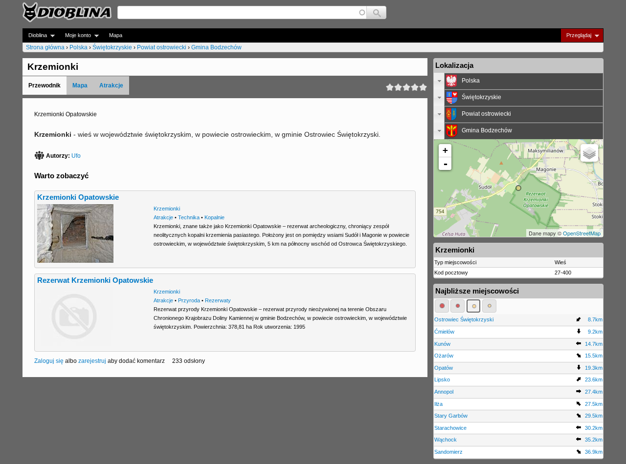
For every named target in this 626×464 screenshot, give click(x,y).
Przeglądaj (575, 35)
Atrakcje (111, 85)
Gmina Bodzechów (216, 47)
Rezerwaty (218, 300)
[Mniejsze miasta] (457, 305)
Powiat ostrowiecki (161, 47)
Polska (78, 47)
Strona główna (45, 47)
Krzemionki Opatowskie (78, 197)
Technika (189, 217)
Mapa (115, 35)
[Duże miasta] (442, 305)
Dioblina (34, 35)
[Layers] (589, 153)
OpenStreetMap (582, 233)
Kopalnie (214, 217)
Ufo (76, 155)
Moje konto (75, 35)
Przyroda (189, 300)
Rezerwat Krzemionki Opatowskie (95, 280)
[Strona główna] (67, 12)
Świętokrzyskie (112, 47)
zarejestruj (92, 361)
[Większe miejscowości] (474, 305)
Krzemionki (167, 208)
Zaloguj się (49, 361)
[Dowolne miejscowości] (489, 305)
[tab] (518, 81)
